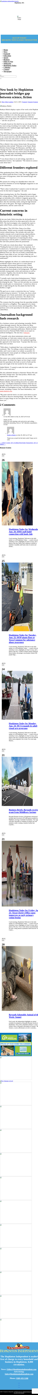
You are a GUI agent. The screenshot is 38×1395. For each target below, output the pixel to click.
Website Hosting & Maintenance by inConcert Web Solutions (26, 1392)
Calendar (7, 67)
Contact (6, 69)
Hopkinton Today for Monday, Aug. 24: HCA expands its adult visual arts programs (23, 725)
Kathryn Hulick (11, 435)
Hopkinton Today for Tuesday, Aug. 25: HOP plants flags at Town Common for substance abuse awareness (22, 638)
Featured (7, 54)
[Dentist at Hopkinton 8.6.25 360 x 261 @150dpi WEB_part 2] (16, 1318)
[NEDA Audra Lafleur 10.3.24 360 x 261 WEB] (16, 1223)
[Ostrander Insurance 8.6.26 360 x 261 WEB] (16, 1079)
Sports (6, 58)
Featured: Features (33, 102)
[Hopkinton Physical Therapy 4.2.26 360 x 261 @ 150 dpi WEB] (16, 1199)
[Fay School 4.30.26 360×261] (16, 1128)
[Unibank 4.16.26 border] (16, 1270)
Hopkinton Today (10, 66)
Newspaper (8, 71)
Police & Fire (8, 62)
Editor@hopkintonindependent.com (21, 1369)
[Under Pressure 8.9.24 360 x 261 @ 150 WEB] (16, 1055)
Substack (26, 333)
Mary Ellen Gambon (7, 102)
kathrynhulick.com (6, 391)
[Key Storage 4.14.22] (6, 1081)
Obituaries (7, 64)
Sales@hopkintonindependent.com (19, 1374)
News (5, 52)
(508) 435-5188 (22, 1378)
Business (7, 60)
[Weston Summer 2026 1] (16, 1341)
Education (7, 56)
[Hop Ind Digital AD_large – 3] (16, 1294)
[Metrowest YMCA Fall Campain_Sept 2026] (16, 1175)
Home (6, 50)
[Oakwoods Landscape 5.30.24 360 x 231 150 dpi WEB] (16, 1247)
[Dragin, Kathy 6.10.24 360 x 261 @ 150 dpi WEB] (16, 1152)
